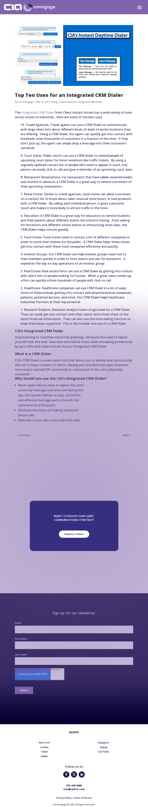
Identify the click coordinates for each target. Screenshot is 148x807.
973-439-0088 (74, 785)
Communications (68, 102)
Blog (54, 102)
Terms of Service (82, 797)
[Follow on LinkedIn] (82, 774)
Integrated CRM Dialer (90, 102)
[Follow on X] (74, 774)
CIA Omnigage (26, 102)
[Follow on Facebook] (66, 774)
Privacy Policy (63, 797)
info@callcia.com (74, 789)
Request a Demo (74, 534)
